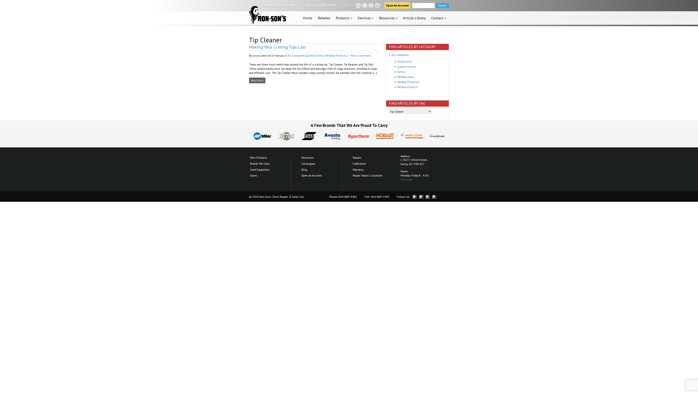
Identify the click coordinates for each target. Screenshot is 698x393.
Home (307, 18)
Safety (401, 72)
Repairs (357, 157)
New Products (258, 157)
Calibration (359, 163)
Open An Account (397, 5)
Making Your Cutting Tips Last (277, 47)
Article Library (414, 18)
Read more (257, 80)
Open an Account (311, 175)
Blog (304, 169)
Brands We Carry (260, 163)
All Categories (296, 55)
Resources (387, 18)
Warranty (358, 169)
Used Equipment (260, 169)
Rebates (324, 18)
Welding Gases (405, 77)
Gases (253, 175)
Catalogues (308, 163)
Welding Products (335, 55)
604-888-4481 (286, 5)
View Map (406, 179)
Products (343, 18)
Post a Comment (360, 55)
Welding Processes (408, 82)
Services (365, 18)
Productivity (404, 61)
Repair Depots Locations (368, 175)
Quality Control (315, 55)
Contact (437, 18)
